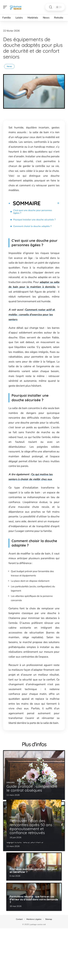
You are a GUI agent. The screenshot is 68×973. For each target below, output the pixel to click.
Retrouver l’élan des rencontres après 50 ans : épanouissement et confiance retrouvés (32, 826)
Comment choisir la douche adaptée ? (32, 226)
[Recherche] (50, 7)
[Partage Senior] (16, 7)
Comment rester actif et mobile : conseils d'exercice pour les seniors (32, 314)
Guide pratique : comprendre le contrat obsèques (31, 788)
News (9, 66)
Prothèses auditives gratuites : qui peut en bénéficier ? (33, 870)
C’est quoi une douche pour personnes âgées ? (32, 212)
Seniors (10, 782)
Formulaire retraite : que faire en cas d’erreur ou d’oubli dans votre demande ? (34, 899)
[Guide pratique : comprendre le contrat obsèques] (34, 775)
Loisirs (13, 817)
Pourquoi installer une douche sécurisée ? (34, 219)
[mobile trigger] (6, 7)
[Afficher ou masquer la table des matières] (49, 203)
